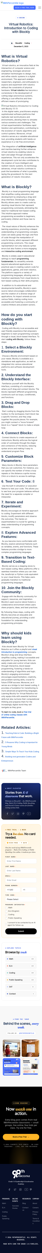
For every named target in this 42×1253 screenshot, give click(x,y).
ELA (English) (13, 911)
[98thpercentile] (20, 1189)
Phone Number (11, 885)
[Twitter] (12, 814)
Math (10, 907)
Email (8, 876)
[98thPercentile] (12, 2)
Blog (24, 1203)
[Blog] (4, 771)
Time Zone (10, 895)
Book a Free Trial (21, 1137)
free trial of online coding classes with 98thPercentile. (16, 715)
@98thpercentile (26, 1033)
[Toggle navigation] (39, 7)
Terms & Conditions (36, 1221)
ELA (3, 1208)
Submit (21, 931)
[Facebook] (7, 814)
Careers (35, 1208)
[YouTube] (29, 814)
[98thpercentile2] (9, 1189)
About (35, 1203)
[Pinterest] (23, 814)
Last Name (10, 866)
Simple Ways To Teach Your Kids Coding (22, 752)
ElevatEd (18, 43)
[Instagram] (18, 814)
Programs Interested (15, 904)
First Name (10, 857)
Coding (27, 43)
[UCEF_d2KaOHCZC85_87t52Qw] (26, 1189)
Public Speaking (15, 918)
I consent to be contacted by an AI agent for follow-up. (21, 923)
